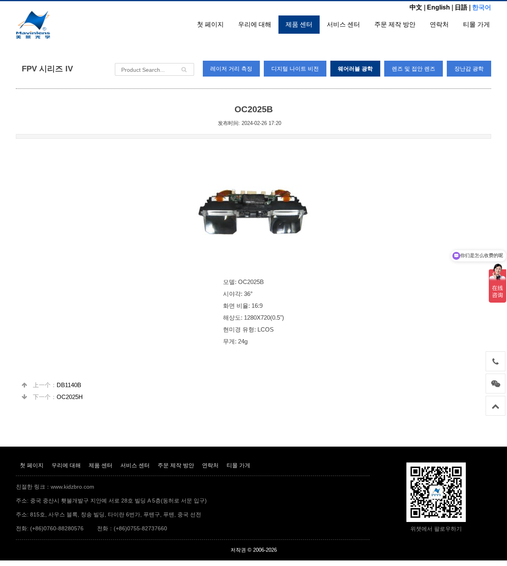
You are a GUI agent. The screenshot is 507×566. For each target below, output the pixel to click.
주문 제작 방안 (395, 24)
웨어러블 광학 (355, 68)
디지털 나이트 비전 (295, 68)
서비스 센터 (343, 24)
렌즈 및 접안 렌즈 (413, 68)
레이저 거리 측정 (231, 68)
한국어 (481, 7)
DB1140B (69, 385)
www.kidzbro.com (72, 486)
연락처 (439, 24)
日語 (461, 7)
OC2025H (70, 396)
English (438, 7)
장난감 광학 (469, 68)
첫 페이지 (210, 24)
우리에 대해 (254, 24)
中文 (416, 7)
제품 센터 (299, 24)
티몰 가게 (476, 24)
